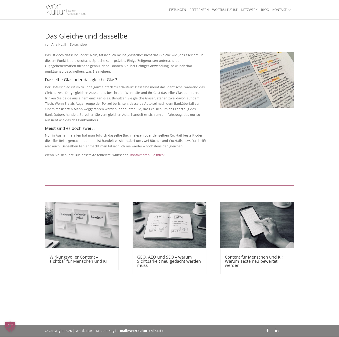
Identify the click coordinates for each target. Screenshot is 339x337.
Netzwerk (249, 10)
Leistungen (176, 10)
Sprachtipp (78, 44)
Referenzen (199, 10)
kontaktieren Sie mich (147, 155)
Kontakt (279, 10)
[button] (10, 327)
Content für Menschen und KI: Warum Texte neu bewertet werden (254, 261)
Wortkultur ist (225, 10)
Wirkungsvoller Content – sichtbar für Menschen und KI (78, 259)
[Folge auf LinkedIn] (276, 330)
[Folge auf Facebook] (267, 330)
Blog (265, 10)
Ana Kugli (58, 44)
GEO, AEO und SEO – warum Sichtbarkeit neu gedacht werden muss (169, 261)
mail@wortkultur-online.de (141, 330)
